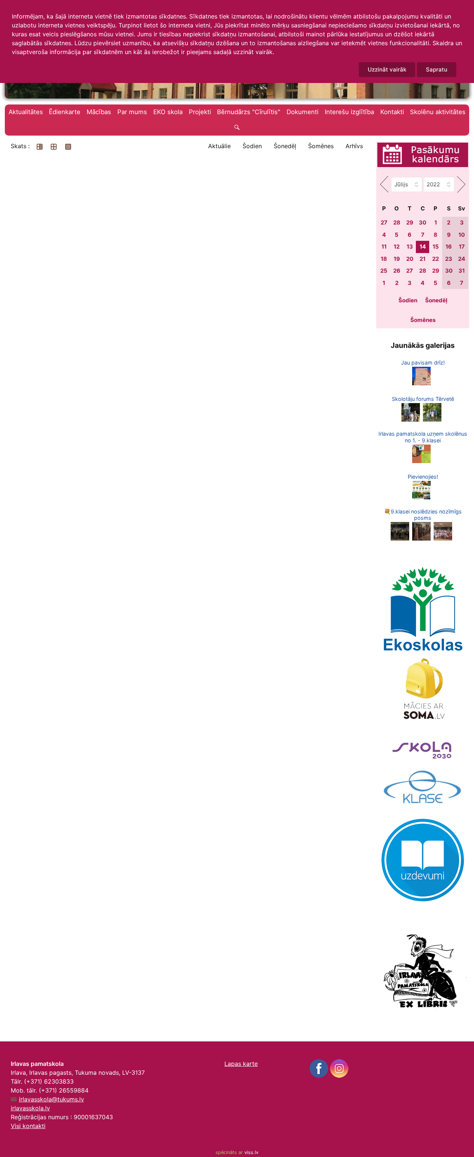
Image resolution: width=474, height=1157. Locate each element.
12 (397, 246)
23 (448, 258)
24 (461, 258)
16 (448, 246)
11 (384, 246)
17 (462, 246)
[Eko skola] (423, 609)
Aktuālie (219, 146)
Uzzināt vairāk (387, 69)
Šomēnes (321, 146)
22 (435, 258)
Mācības (99, 112)
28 (396, 222)
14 (423, 246)
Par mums (132, 112)
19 (397, 258)
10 (461, 234)
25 (383, 270)
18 (384, 258)
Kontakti (392, 112)
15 (436, 246)
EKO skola (168, 112)
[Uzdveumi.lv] (422, 859)
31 (461, 270)
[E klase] (422, 787)
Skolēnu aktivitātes (437, 112)
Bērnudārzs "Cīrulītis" (248, 112)
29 (409, 222)
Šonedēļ (285, 146)
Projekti (200, 112)
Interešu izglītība (349, 112)
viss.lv (251, 1152)
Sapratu (436, 69)
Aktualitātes (26, 112)
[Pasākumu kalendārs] (422, 155)
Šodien (252, 146)
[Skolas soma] (422, 690)
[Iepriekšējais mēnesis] (384, 184)
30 (422, 222)
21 (422, 258)
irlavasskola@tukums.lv (51, 1099)
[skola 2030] (422, 747)
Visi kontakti (28, 1126)
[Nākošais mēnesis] (461, 184)
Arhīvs (354, 146)
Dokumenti (302, 112)
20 (409, 258)
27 (384, 222)
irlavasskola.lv (30, 1108)
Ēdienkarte (64, 112)
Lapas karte (241, 1063)
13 (410, 246)
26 (396, 270)
